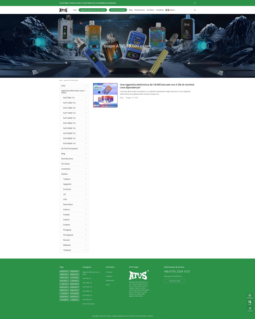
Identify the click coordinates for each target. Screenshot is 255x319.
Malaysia (67, 245)
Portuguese (68, 235)
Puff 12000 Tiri (69, 103)
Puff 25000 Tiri (69, 128)
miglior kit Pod (75, 287)
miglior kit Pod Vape (64, 290)
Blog (130, 10)
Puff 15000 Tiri (69, 113)
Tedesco (66, 179)
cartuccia (64, 284)
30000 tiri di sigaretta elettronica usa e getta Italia (75, 274)
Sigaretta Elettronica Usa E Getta (93, 10)
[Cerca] (195, 10)
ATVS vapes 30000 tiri (64, 281)
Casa (75, 10)
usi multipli (64, 300)
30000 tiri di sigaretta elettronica (64, 274)
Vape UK (74, 300)
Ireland (66, 219)
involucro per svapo (75, 284)
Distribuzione (139, 10)
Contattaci (160, 10)
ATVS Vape (75, 277)
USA (65, 199)
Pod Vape (64, 293)
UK (64, 194)
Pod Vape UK (74, 293)
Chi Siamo (150, 10)
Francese (67, 189)
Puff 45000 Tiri (69, 143)
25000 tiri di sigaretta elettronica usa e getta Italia (64, 271)
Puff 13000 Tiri (69, 108)
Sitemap (150, 316)
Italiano (172, 10)
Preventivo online (174, 281)
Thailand (67, 250)
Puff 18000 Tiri (69, 123)
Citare (108, 285)
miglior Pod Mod (75, 290)
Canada (66, 214)
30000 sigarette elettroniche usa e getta (75, 271)
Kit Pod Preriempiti (118, 10)
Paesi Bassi (68, 204)
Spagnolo (67, 184)
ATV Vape (74, 281)
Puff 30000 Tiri (69, 133)
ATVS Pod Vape (64, 277)
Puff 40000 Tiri (69, 138)
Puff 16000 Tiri (69, 118)
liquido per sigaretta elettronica (64, 287)
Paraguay (67, 230)
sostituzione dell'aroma (64, 296)
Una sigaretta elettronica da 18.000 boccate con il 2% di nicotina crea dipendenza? (157, 86)
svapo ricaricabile (75, 296)
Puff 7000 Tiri (69, 98)
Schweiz (66, 224)
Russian (66, 240)
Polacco (66, 209)
